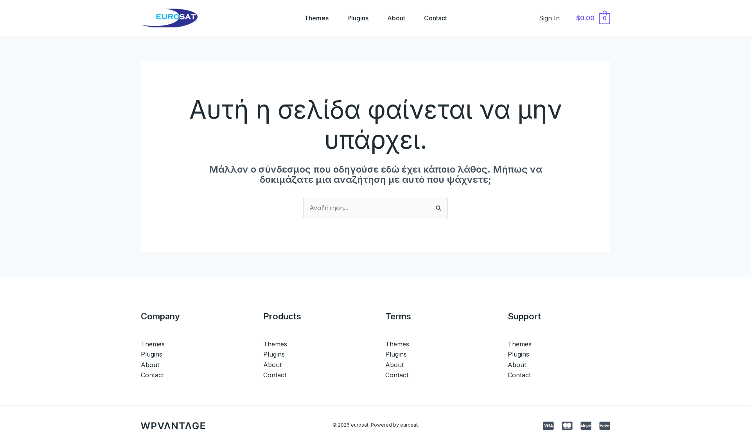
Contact (435, 18)
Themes (316, 18)
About (396, 18)
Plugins (357, 18)
